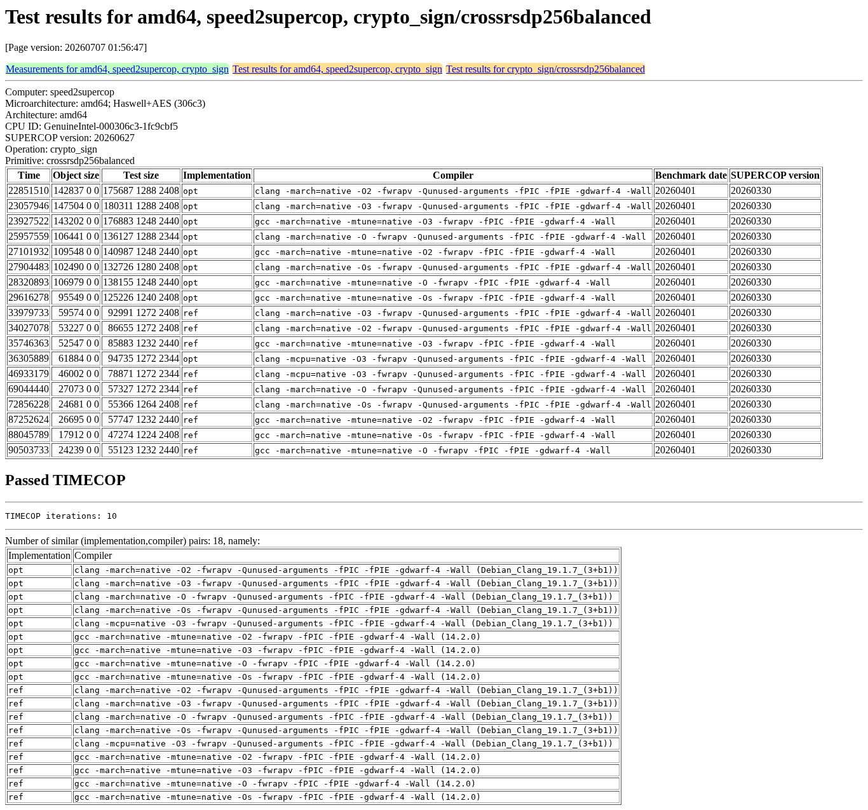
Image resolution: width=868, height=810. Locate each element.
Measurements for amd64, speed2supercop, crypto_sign (117, 69)
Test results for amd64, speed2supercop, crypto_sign (337, 69)
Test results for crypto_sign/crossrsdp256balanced (545, 69)
